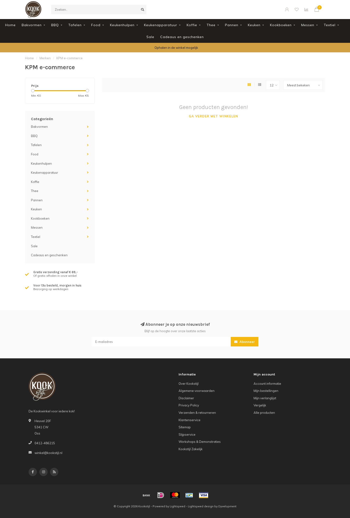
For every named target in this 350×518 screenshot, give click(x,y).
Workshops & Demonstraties (200, 442)
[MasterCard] (175, 495)
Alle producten (264, 412)
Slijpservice (187, 434)
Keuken (254, 25)
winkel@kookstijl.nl (48, 453)
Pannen (231, 25)
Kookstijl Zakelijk (191, 449)
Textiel (329, 25)
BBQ (55, 25)
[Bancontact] (189, 495)
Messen (307, 25)
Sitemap (185, 427)
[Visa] (204, 495)
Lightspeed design (201, 506)
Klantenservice (189, 420)
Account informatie (267, 383)
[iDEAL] (161, 495)
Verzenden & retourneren (197, 412)
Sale (150, 37)
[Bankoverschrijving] (146, 495)
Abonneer (247, 342)
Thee (211, 25)
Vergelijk (260, 405)
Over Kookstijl (189, 383)
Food (95, 25)
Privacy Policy (189, 405)
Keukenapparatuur (160, 25)
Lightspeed (177, 506)
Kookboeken (281, 25)
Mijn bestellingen (266, 391)
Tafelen (75, 25)
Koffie (192, 25)
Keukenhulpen (122, 25)
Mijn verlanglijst (265, 398)
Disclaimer (186, 398)
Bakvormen (32, 25)
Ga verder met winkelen (213, 116)
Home (10, 25)
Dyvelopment (227, 506)
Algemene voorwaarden (197, 391)
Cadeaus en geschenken (182, 37)
